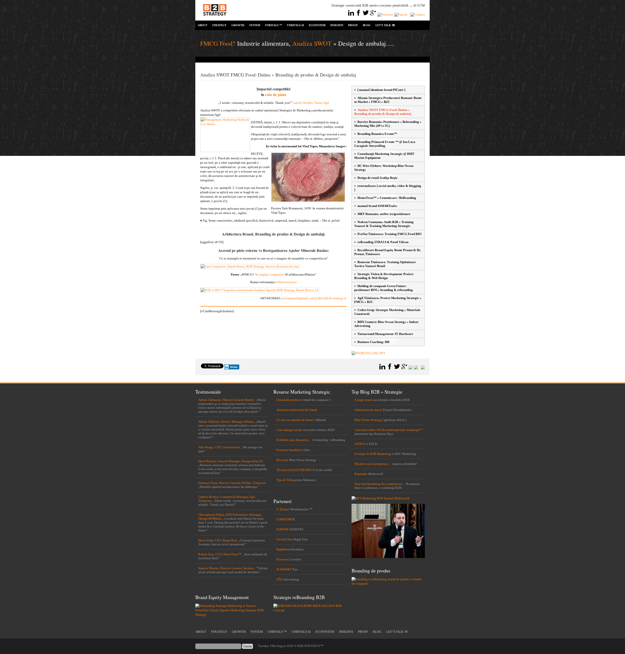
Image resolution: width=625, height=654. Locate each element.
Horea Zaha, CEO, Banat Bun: (218, 540)
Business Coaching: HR (373, 342)
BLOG (367, 25)
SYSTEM (254, 25)
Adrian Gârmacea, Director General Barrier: (226, 400)
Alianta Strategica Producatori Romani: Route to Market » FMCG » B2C (388, 100)
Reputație (360, 474)
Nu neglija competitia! (269, 274)
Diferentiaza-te (287, 282)
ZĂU (279, 579)
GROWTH (237, 25)
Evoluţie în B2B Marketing (372, 454)
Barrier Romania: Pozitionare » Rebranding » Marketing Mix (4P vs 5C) (387, 124)
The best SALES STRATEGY (295, 470)
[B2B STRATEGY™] (214, 18)
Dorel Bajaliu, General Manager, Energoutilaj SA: (231, 461)
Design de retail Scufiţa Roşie (377, 178)
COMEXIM (284, 519)
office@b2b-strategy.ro (331, 298)
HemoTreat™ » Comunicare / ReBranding (386, 198)
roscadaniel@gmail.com (298, 298)
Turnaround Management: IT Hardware (385, 334)
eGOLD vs (361, 444)
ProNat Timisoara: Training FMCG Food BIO (389, 234)
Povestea (282, 559)
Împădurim (283, 549)
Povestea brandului (289, 450)
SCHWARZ (284, 569)
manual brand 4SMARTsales (377, 206)
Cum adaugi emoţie (289, 430)
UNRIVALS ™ (273, 25)
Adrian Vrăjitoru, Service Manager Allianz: (226, 421)
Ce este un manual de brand (294, 420)
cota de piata (275, 94)
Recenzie (282, 460)
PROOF (353, 25)
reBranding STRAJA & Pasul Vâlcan (382, 242)
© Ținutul (283, 509)
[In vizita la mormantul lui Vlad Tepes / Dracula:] (308, 201)
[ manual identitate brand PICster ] (381, 90)
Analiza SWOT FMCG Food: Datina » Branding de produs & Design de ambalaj (382, 112)
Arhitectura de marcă (368, 410)
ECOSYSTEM (317, 25)
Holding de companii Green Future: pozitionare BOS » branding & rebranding (383, 288)
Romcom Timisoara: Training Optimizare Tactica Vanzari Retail (385, 264)
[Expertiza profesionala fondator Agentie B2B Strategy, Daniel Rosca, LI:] (259, 290)
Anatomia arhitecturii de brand (296, 410)
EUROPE (282, 529)
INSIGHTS (336, 25)
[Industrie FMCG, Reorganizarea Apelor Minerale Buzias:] (249, 266)
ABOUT (202, 25)
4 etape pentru (363, 400)
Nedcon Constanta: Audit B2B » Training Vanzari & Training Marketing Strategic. (384, 224)
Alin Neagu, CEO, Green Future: (219, 447)
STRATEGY (219, 25)
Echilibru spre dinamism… (294, 440)
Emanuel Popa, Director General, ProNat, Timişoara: (232, 483)
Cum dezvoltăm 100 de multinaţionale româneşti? (387, 430)
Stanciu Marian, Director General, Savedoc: (226, 568)
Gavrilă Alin (284, 539)
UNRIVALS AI (295, 25)
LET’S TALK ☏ (385, 25)
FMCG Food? (217, 43)
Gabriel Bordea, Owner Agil (311, 103)
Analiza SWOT (312, 43)
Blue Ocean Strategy (368, 420)
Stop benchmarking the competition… (379, 484)
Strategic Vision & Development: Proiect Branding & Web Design (383, 276)
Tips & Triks (284, 480)
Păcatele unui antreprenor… (372, 464)
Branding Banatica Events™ (377, 134)
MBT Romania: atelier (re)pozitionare (383, 214)
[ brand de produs (287, 400)
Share (234, 367)
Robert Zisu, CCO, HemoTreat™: (220, 554)
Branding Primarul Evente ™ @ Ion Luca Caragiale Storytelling (384, 144)
